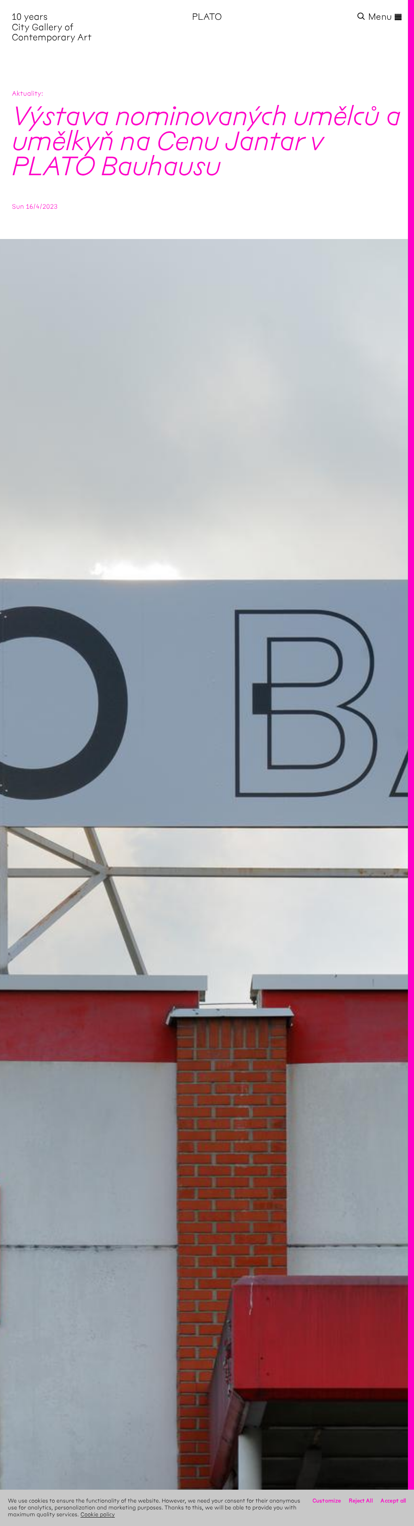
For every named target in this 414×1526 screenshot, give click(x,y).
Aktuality (26, 93)
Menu (385, 17)
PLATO (207, 17)
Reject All (361, 1501)
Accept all (393, 1501)
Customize (327, 1501)
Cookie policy (97, 1514)
